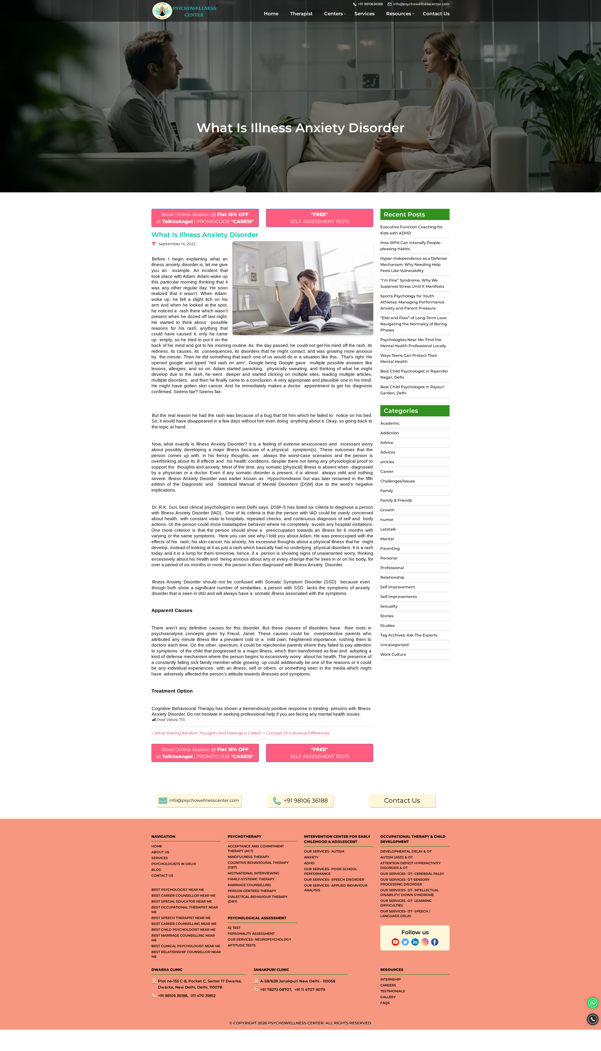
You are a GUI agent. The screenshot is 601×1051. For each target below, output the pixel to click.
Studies (387, 625)
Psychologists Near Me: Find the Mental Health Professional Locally (413, 342)
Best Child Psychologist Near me (183, 929)
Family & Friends (396, 500)
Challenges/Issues (397, 481)
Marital (387, 539)
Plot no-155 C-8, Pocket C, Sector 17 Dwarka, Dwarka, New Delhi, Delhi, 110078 (200, 984)
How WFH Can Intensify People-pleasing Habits (411, 245)
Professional (392, 568)
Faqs (385, 1003)
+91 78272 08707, (276, 989)
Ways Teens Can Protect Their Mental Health (408, 358)
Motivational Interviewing (253, 873)
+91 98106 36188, (173, 995)
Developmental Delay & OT (405, 851)
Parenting (390, 548)
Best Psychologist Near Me (177, 890)
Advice (386, 442)
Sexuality (389, 606)
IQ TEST (234, 928)
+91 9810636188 (370, 4)
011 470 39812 (203, 995)
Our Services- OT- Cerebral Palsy (412, 874)
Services (364, 13)
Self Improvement (397, 587)
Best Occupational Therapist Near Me (184, 909)
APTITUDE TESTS (242, 945)
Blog (156, 870)
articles (387, 462)
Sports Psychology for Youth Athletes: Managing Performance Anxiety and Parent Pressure (412, 302)
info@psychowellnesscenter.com (421, 4)
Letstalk (388, 529)
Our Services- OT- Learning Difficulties (406, 903)
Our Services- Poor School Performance (330, 871)
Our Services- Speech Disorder (334, 879)
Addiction (389, 433)
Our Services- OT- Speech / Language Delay (405, 913)
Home (271, 13)
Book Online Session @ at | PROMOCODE (205, 218)
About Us (160, 852)
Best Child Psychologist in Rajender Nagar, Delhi (414, 374)
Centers (333, 13)
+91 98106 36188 (306, 800)
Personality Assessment (251, 933)
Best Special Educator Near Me (181, 901)
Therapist (301, 13)
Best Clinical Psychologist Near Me (185, 946)
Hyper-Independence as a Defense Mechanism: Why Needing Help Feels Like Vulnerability (413, 264)
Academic (390, 423)
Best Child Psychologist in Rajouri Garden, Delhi (412, 390)
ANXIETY (311, 857)
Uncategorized (394, 645)
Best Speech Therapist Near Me (181, 918)
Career (386, 471)
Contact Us (436, 13)
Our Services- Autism (324, 851)
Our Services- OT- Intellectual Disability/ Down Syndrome (409, 892)
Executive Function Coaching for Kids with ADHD (411, 230)
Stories (386, 616)
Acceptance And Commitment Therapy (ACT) (256, 848)
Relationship (392, 577)
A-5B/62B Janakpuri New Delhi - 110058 (297, 981)
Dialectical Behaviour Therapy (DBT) (258, 899)
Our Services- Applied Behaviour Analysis (335, 887)
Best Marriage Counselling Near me (183, 937)
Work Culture (393, 654)
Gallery (388, 997)
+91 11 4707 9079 (309, 989)
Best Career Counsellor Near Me (183, 895)
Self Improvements (398, 596)
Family (386, 491)
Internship (390, 979)
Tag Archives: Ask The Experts (408, 635)
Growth (387, 510)
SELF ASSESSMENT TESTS (319, 218)
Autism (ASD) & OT (396, 857)
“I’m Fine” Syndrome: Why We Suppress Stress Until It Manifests (412, 283)
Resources (398, 13)
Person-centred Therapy (252, 891)
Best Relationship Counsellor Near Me (186, 954)
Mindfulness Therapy (248, 857)
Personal (388, 558)
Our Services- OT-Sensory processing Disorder (405, 881)
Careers (388, 985)
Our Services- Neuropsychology (259, 939)
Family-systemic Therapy (251, 879)
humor (386, 519)
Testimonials (392, 991)
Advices (387, 452)
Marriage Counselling (249, 885)
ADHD (309, 863)
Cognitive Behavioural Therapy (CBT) (258, 865)
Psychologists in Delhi (173, 864)
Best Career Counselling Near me (183, 924)
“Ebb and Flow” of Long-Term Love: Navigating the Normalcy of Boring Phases (413, 324)
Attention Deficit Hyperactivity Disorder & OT (410, 865)
